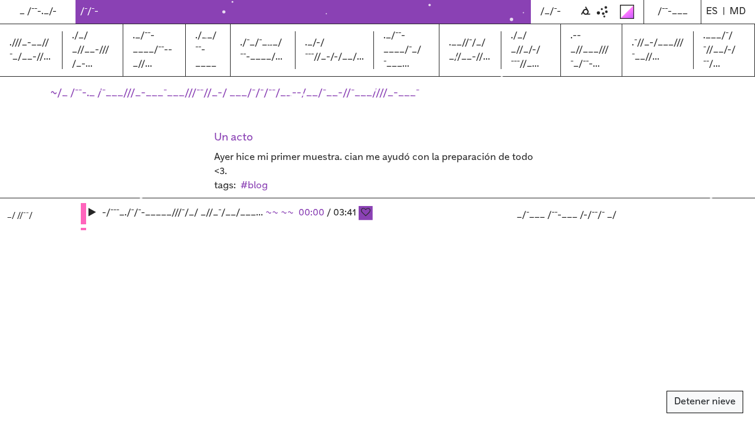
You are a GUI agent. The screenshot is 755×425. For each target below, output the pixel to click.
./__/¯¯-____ (205, 49)
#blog (254, 185)
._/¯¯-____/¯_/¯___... (402, 49)
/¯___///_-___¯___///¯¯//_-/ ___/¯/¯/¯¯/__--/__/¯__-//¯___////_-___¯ (258, 93)
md (738, 11)
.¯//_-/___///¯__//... (658, 49)
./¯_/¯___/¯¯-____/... (261, 49)
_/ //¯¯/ (19, 215)
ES (712, 11)
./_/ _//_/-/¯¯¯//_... (525, 49)
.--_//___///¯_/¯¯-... (589, 49)
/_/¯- (550, 11)
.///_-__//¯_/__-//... (30, 49)
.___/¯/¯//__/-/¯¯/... (719, 49)
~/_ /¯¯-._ (73, 93)
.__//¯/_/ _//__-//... (469, 49)
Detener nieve (705, 401)
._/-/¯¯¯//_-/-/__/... (334, 49)
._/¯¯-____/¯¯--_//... (152, 49)
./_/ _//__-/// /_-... (90, 49)
